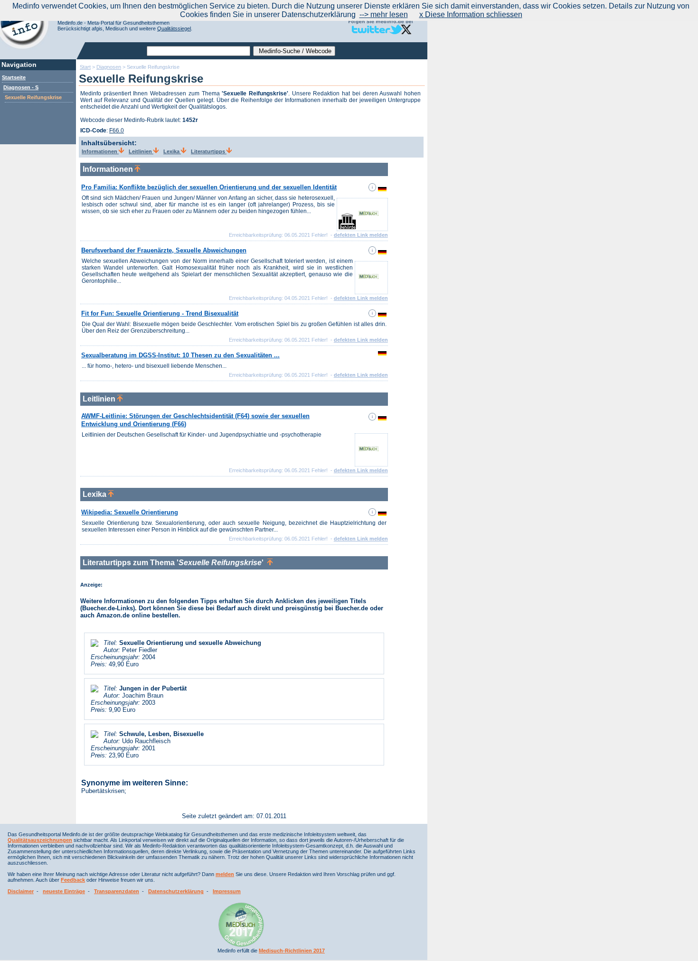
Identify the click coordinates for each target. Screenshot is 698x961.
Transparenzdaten (116, 891)
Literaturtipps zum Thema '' (175, 563)
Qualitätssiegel (174, 28)
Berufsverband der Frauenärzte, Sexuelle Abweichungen (163, 250)
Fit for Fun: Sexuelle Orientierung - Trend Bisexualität (159, 313)
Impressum (227, 891)
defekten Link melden (361, 235)
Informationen (100, 151)
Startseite (14, 77)
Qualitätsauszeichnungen (40, 840)
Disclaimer (21, 891)
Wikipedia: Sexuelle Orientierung (129, 512)
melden (225, 874)
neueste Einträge (64, 891)
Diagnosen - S (20, 87)
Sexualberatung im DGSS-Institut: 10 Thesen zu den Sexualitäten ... (180, 355)
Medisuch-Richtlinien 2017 (292, 950)
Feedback (73, 880)
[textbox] (198, 51)
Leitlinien (141, 151)
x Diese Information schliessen (470, 14)
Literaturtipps (208, 151)
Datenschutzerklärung (176, 891)
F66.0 (116, 130)
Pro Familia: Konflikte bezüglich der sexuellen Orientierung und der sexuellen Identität (209, 187)
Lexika (172, 151)
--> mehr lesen (383, 14)
